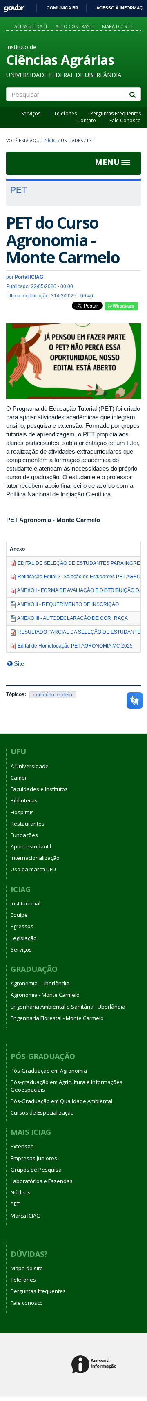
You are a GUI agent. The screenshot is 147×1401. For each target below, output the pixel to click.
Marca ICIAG (25, 1215)
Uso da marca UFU (33, 869)
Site (19, 663)
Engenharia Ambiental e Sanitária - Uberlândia (68, 1006)
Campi (18, 777)
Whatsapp (122, 306)
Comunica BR (62, 8)
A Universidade (30, 766)
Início (50, 140)
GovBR (11, 5)
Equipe (19, 915)
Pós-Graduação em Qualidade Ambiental (61, 1101)
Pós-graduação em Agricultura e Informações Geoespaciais (66, 1085)
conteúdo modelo (52, 695)
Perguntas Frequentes (115, 113)
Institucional (25, 903)
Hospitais (22, 812)
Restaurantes (28, 823)
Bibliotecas (24, 800)
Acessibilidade (31, 26)
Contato (86, 120)
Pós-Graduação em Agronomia (49, 1070)
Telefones (65, 113)
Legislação (24, 938)
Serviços (30, 113)
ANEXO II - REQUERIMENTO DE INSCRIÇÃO (68, 604)
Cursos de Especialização (42, 1112)
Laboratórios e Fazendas (42, 1181)
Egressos (22, 926)
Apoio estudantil (31, 846)
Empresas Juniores (34, 1158)
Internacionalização (35, 857)
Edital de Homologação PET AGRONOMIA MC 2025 (75, 646)
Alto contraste (75, 26)
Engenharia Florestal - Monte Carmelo (57, 1018)
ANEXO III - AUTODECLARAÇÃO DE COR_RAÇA (72, 618)
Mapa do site (117, 26)
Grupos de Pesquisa (36, 1169)
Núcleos (21, 1192)
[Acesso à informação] (95, 1365)
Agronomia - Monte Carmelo (45, 994)
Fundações (24, 835)
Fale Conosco (125, 120)
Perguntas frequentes (38, 1291)
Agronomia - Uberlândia (40, 983)
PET (15, 1203)
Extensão (22, 1146)
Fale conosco (27, 1302)
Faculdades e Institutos (39, 789)
